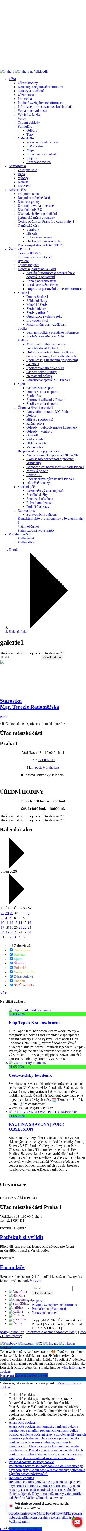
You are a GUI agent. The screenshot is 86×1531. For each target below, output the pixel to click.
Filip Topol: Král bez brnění (34, 1022)
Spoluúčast (34, 396)
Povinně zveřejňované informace (40, 103)
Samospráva (17, 166)
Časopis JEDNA (29, 253)
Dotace (31, 415)
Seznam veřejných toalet (35, 257)
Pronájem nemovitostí (41, 154)
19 (11, 927)
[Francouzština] (20, 1299)
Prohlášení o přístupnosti (49, 1309)
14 (20, 922)
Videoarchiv (34, 447)
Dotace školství (37, 297)
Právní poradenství (39, 502)
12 (11, 922)
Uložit (4, 1529)
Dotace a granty (29, 202)
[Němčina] (17, 1295)
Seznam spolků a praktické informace (52, 332)
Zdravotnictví (27, 510)
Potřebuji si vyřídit (21, 1237)
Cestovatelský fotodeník (30, 1075)
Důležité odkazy (37, 506)
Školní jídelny (36, 308)
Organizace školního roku (44, 316)
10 (2, 922)
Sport (21, 384)
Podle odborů (27, 542)
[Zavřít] (79, 1504)
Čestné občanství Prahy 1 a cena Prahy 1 (46, 221)
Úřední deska (27, 95)
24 (2, 932)
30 (29, 932)
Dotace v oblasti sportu (42, 392)
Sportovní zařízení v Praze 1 (46, 400)
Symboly (32, 229)
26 (11, 932)
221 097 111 (46, 760)
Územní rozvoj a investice (36, 205)
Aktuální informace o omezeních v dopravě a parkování (50, 275)
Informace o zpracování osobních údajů (45, 106)
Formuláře (25, 126)
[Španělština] (18, 1303)
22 (24, 927)
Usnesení (24, 186)
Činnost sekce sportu (40, 388)
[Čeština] (16, 1323)
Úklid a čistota (36, 443)
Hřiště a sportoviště (39, 419)
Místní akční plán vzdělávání (46, 324)
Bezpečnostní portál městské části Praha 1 (55, 467)
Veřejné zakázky (29, 114)
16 (29, 922)
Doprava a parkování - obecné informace (54, 289)
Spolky (23, 328)
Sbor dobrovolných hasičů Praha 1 (50, 479)
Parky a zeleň (35, 439)
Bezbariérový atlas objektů (45, 491)
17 (2, 927)
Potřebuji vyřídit (20, 534)
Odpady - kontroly (39, 431)
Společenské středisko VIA (45, 336)
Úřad (12, 79)
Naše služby (26, 138)
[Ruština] (16, 1311)
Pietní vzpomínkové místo (36, 530)
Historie (31, 233)
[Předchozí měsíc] (16, 867)
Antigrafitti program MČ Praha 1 (49, 411)
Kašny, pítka (35, 423)
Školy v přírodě (37, 312)
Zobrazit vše (22, 946)
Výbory (23, 178)
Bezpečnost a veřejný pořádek (39, 451)
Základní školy (36, 301)
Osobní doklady (29, 122)
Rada (21, 174)
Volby (22, 118)
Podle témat (26, 538)
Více (3, 993)
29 (11, 913)
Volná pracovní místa (32, 110)
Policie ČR (34, 475)
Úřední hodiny (28, 83)
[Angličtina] (18, 1291)
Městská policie (37, 471)
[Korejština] (18, 1319)
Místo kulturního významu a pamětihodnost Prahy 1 (46, 346)
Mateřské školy (37, 304)
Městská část (17, 190)
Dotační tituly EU (30, 209)
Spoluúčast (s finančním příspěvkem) (52, 360)
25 (7, 932)
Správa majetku (28, 265)
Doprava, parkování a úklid (37, 269)
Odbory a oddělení (31, 91)
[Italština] (16, 1307)
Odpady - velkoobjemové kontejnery (52, 427)
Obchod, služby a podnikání (37, 213)
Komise (23, 182)
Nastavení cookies (44, 1313)
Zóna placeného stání (41, 281)
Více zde (36, 1280)
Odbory (31, 130)
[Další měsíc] (16, 903)
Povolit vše (40, 1375)
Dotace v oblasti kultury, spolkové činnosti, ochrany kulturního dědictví (51, 354)
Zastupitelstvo (27, 170)
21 (20, 927)
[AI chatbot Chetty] (77, 1522)
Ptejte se (32, 158)
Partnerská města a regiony (36, 217)
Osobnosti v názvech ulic (44, 241)
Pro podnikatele (28, 194)
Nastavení (7, 1375)
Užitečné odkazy (38, 483)
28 (7, 913)
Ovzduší (32, 435)
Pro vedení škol (37, 320)
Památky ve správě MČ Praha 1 (48, 380)
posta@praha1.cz (47, 767)
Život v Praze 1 (19, 249)
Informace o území (39, 237)
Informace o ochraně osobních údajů (51, 1332)
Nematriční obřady (39, 376)
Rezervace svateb (38, 162)
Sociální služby (37, 495)
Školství (23, 293)
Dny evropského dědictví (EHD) (40, 245)
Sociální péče (27, 487)
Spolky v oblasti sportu (42, 403)
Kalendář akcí (18, 631)
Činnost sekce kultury (41, 372)
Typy (30, 134)
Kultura (23, 340)
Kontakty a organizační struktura (40, 87)
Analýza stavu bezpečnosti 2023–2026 (53, 455)
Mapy (30, 150)
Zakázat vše (23, 1375)
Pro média (25, 99)
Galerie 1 (32, 364)
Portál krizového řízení (42, 142)
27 (2, 913)
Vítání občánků (28, 526)
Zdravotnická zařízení (41, 514)
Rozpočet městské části (34, 198)
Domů (13, 550)
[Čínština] (16, 1315)
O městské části (28, 225)
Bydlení (23, 261)
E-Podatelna (34, 146)
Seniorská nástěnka (39, 499)
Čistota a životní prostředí (35, 407)
